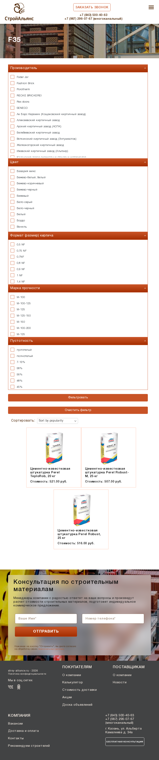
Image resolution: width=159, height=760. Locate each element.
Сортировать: (23, 420)
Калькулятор (72, 682)
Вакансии (15, 723)
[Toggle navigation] (151, 8)
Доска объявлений (77, 704)
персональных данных (51, 649)
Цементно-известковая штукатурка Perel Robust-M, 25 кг (107, 472)
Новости (119, 682)
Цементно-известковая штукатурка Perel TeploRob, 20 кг (50, 472)
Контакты (16, 738)
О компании (71, 675)
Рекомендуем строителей (29, 745)
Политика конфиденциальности (27, 674)
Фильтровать (78, 397)
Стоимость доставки (79, 689)
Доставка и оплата (23, 731)
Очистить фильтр (78, 410)
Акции (67, 697)
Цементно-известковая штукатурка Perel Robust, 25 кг (79, 534)
